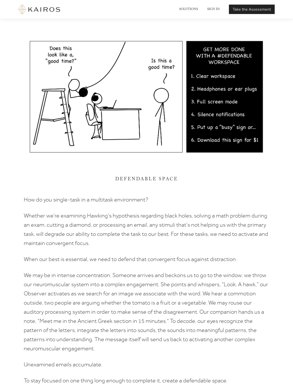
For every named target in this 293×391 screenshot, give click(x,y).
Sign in (213, 9)
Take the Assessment (252, 9)
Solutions (188, 9)
